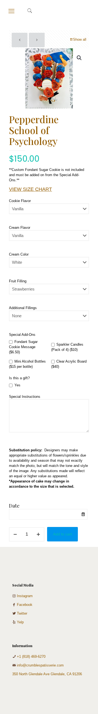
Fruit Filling (17, 281)
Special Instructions (24, 397)
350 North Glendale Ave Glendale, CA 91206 (47, 674)
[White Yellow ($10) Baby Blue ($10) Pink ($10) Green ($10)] (49, 265)
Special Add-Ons (22, 335)
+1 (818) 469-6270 (31, 656)
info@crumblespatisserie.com (40, 665)
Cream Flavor (19, 228)
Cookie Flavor (20, 201)
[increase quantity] (38, 534)
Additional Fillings (23, 308)
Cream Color (19, 254)
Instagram (25, 596)
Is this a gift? (19, 378)
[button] (79, 57)
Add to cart (62, 534)
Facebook (24, 605)
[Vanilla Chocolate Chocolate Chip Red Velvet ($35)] (49, 211)
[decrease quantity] (15, 534)
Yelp (20, 622)
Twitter (22, 613)
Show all (79, 39)
